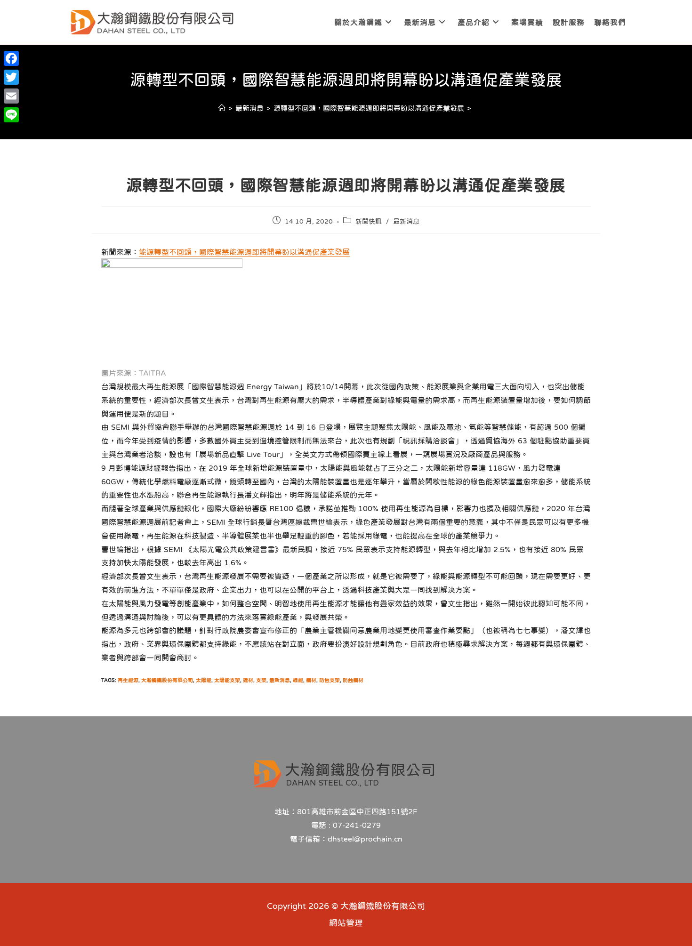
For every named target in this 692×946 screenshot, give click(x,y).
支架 (261, 680)
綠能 (298, 680)
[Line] (11, 114)
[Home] (221, 108)
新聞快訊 (368, 221)
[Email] (11, 96)
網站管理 (346, 923)
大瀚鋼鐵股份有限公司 (167, 680)
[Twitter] (11, 77)
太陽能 (203, 680)
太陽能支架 (227, 680)
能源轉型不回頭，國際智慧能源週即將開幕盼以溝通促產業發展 (244, 252)
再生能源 (128, 680)
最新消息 (406, 221)
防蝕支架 (329, 680)
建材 (248, 680)
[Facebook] (11, 58)
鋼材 (311, 680)
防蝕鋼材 (353, 680)
